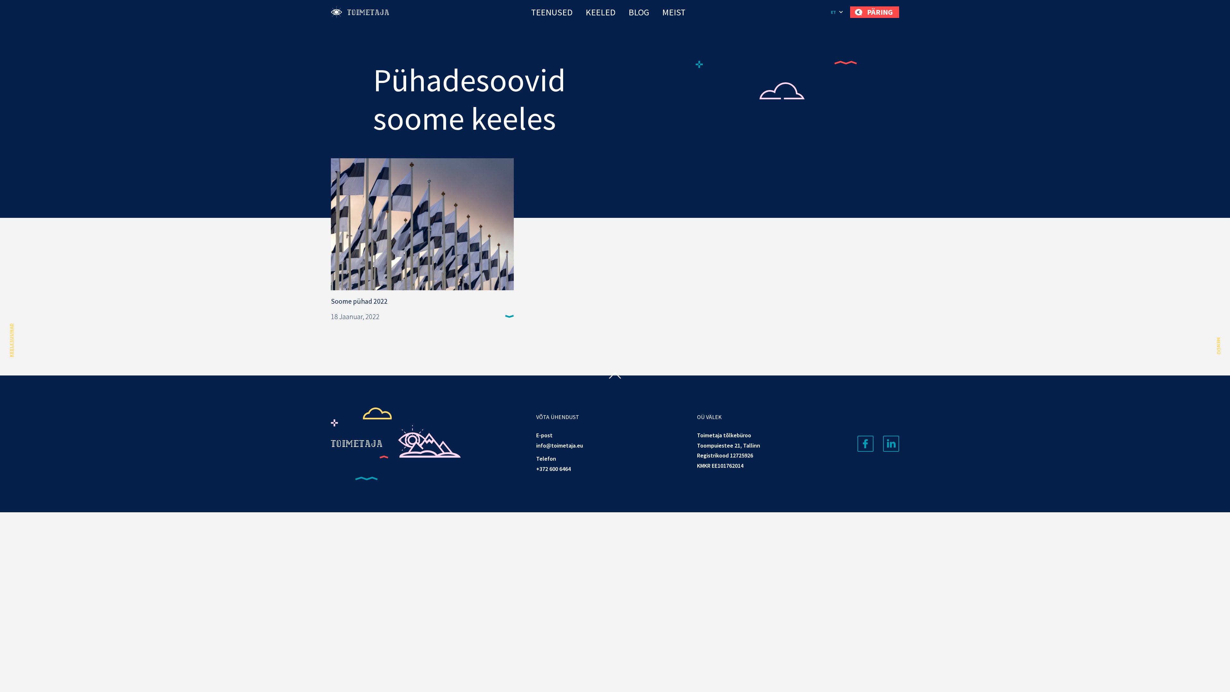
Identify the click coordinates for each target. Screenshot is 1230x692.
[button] (837, 12)
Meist (673, 12)
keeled (601, 12)
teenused (552, 12)
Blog (638, 12)
